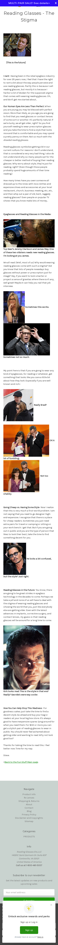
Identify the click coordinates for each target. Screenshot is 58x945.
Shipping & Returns (29, 801)
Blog (29, 811)
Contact (29, 807)
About (29, 804)
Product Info (29, 794)
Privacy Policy (29, 814)
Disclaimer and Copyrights (29, 818)
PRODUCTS (29, 836)
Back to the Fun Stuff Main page (21, 762)
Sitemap (29, 821)
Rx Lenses (29, 797)
